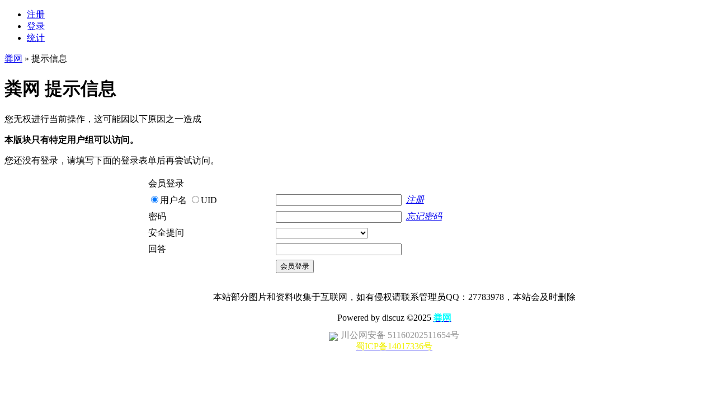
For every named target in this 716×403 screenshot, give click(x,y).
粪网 (13, 58)
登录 (36, 26)
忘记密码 (424, 216)
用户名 (173, 200)
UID (209, 200)
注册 (36, 14)
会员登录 (294, 266)
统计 (36, 38)
